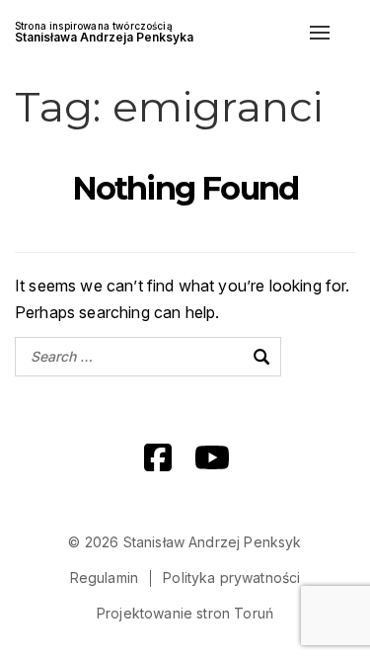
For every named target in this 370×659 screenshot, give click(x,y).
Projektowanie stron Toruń (185, 613)
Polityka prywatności (231, 577)
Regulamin (104, 577)
